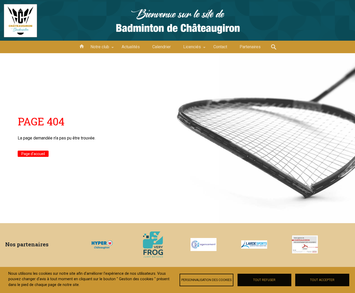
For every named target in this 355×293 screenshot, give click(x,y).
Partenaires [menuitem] (250, 46)
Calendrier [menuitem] (161, 46)
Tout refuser (264, 280)
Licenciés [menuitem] (189, 48)
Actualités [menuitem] (131, 46)
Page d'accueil (33, 154)
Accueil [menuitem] (81, 46)
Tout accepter (322, 280)
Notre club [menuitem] (96, 48)
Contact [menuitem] (220, 46)
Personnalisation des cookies (206, 280)
